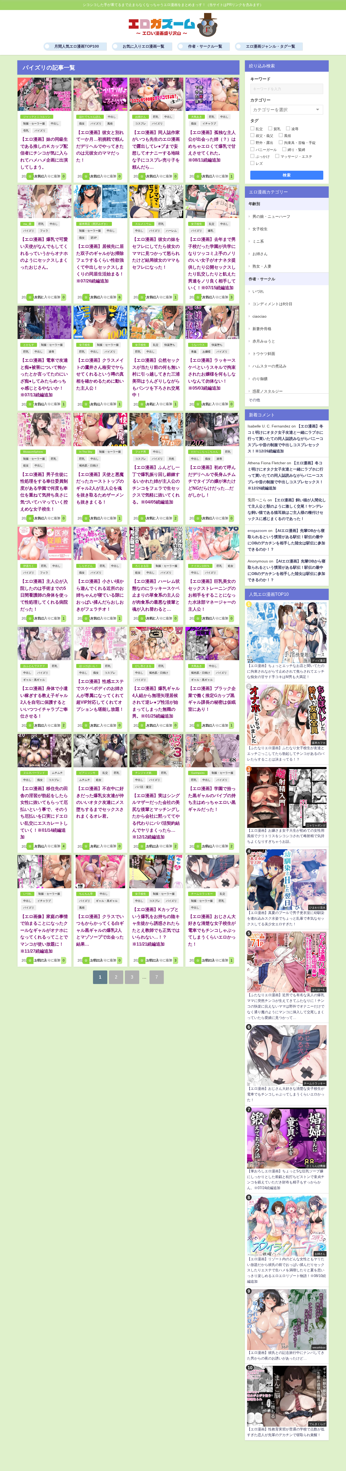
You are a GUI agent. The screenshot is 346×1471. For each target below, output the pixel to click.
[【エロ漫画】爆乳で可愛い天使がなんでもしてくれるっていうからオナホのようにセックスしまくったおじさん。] (44, 201)
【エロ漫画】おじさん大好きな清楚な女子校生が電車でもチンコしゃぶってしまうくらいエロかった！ (212, 930)
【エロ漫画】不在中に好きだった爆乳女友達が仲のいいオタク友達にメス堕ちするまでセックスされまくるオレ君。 (100, 802)
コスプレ (140, 123)
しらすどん (86, 566)
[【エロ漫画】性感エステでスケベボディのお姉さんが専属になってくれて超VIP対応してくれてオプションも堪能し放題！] (100, 643)
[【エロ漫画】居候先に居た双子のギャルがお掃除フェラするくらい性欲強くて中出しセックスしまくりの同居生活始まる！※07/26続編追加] (100, 201)
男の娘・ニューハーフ (271, 216)
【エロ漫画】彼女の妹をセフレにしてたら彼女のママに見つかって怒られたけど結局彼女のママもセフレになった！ (156, 253)
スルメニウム (143, 224)
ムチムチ (57, 773)
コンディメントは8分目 (272, 304)
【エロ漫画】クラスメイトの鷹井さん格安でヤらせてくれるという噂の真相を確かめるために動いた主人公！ (100, 374)
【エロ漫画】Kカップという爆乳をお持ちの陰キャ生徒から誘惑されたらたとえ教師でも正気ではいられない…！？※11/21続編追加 (156, 926)
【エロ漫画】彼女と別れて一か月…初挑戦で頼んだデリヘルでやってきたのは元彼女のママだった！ (100, 146)
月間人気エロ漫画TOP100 (76, 46)
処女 (26, 465)
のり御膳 (260, 379)
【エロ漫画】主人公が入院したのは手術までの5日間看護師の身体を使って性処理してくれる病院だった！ (44, 595)
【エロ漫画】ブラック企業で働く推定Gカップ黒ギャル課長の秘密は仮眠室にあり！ (212, 698)
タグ (254, 121)
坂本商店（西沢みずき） (94, 224)
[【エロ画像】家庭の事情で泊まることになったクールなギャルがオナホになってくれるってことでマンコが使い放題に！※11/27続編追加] (44, 871)
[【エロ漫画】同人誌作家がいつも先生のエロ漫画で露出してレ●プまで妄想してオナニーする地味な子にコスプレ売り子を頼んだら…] (156, 94)
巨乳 (155, 117)
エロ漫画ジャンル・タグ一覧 (270, 46)
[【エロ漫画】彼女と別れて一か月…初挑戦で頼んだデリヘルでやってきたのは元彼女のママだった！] (100, 94)
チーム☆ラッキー (202, 894)
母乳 (26, 130)
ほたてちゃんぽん (90, 117)
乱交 (211, 224)
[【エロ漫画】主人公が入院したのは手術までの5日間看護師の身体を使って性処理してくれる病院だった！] (44, 543)
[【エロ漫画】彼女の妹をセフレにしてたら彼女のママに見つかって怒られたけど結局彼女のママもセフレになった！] (156, 201)
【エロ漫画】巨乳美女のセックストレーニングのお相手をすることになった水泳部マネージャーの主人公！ (212, 595)
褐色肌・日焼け (88, 465)
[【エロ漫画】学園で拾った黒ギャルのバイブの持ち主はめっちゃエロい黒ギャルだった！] (212, 750)
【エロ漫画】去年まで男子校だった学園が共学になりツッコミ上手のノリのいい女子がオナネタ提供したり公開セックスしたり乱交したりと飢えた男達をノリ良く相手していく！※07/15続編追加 (212, 263)
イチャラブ (209, 123)
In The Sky (85, 451)
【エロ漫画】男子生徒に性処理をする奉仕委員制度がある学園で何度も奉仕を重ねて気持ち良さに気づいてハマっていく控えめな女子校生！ (44, 491)
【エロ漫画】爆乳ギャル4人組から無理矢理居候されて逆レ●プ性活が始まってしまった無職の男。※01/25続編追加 (156, 702)
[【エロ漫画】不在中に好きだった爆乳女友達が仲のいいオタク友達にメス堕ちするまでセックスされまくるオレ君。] (100, 750)
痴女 (82, 123)
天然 (171, 459)
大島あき (196, 117)
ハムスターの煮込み (269, 366)
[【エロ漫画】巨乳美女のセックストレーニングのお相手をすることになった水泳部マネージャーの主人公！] (212, 543)
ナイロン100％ (200, 566)
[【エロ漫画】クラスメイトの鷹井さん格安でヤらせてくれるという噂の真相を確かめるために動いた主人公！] (100, 322)
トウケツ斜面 (263, 354)
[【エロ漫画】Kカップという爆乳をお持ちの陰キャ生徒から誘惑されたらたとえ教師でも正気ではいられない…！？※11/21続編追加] (156, 871)
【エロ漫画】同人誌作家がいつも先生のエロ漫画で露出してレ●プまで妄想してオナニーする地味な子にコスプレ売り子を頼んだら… (156, 149)
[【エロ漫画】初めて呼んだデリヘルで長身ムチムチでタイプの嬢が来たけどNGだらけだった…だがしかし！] (212, 429)
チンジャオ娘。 (144, 773)
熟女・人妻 (261, 266)
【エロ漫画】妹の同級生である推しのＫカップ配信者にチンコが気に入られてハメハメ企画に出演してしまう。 (44, 153)
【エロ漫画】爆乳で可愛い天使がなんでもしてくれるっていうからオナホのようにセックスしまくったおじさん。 (44, 253)
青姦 (194, 351)
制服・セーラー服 (34, 123)
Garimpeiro (198, 773)
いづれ (27, 894)
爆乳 (210, 230)
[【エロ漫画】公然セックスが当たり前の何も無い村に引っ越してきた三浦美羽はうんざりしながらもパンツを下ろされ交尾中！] (156, 322)
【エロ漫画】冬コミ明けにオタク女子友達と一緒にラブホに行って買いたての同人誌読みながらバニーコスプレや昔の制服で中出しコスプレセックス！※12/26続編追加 (285, 438)
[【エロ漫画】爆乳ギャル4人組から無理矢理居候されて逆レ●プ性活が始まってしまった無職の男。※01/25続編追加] (156, 643)
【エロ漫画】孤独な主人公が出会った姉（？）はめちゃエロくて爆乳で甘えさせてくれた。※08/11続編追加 (212, 146)
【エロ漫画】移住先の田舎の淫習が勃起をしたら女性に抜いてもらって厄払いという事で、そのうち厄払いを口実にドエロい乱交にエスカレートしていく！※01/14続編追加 (44, 812)
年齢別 (254, 204)
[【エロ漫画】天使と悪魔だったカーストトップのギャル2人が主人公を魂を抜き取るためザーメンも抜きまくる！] (100, 429)
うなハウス (198, 345)
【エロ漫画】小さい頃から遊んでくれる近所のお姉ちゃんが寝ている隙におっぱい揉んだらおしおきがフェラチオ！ (100, 595)
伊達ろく (28, 566)
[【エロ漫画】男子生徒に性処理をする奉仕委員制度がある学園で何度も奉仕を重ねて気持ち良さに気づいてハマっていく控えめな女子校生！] (44, 429)
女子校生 (196, 224)
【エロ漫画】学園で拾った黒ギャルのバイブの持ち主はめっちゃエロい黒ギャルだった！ (212, 798)
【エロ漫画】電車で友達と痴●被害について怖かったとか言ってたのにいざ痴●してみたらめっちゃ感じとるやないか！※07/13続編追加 (44, 377)
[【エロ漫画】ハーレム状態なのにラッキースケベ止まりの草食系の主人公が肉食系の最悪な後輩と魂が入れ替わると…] (156, 543)
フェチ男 (140, 451)
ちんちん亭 (86, 894)
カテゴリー (260, 100)
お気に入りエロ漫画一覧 (143, 46)
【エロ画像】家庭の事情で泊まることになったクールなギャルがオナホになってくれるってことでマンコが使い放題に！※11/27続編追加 (44, 933)
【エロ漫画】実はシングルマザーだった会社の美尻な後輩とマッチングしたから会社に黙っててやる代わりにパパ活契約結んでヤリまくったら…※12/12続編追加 (156, 816)
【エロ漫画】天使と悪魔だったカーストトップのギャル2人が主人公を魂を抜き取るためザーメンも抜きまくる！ (100, 488)
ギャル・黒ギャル (34, 680)
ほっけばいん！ (88, 666)
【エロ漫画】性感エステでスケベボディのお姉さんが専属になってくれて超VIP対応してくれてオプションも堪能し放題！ (100, 695)
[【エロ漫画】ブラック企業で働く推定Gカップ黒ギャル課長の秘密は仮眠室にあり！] (212, 643)
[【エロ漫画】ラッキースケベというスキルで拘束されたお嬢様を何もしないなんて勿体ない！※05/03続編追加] (212, 322)
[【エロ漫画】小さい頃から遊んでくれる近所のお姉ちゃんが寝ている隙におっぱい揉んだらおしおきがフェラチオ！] (100, 543)
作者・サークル (262, 279)
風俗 (110, 123)
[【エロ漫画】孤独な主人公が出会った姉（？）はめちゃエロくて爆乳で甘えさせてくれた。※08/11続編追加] (212, 94)
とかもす (28, 345)
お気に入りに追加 (49, 176)
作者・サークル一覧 (205, 46)
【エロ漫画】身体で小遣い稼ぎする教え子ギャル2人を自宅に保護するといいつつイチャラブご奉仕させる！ (44, 702)
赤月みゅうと (263, 341)
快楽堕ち (169, 345)
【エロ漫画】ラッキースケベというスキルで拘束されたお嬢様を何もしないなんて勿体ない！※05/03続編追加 (212, 374)
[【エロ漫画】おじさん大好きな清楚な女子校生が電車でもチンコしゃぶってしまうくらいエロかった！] (212, 871)
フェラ (44, 230)
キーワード (260, 79)
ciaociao (259, 316)
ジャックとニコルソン (36, 117)
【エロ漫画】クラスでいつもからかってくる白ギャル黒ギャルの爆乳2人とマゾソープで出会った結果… (100, 930)
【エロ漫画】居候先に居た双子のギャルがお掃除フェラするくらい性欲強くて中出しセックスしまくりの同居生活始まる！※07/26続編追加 (100, 263)
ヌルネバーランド (34, 773)
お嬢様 (206, 351)
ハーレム (171, 230)
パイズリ (40, 130)
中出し (55, 123)
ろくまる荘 (142, 566)
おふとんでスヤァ (34, 666)
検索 (287, 175)
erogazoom (257, 530)
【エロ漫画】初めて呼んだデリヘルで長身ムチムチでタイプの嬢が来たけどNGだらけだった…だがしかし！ (212, 481)
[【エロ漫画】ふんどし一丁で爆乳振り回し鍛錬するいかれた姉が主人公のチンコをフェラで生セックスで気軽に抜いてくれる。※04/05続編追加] (156, 429)
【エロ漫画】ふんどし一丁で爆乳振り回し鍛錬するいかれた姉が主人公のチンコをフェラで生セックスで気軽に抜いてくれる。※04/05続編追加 (156, 484)
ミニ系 (258, 241)
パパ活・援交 (143, 787)
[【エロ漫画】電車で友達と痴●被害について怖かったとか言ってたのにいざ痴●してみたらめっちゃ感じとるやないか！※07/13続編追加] (44, 322)
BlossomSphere (33, 451)
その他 (254, 400)
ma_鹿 (27, 224)
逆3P (94, 237)
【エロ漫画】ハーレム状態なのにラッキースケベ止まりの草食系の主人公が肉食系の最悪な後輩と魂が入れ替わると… (156, 595)
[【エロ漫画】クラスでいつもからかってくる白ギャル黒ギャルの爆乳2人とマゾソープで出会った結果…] (100, 871)
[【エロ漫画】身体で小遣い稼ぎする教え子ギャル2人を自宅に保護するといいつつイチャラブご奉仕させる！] (44, 643)
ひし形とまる (143, 666)
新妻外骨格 (261, 329)
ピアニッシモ (87, 773)
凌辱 (51, 351)
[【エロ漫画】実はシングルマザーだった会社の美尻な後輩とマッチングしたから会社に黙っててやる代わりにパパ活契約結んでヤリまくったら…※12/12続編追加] (156, 750)
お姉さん (140, 117)
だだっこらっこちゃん (204, 451)
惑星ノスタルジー (267, 391)
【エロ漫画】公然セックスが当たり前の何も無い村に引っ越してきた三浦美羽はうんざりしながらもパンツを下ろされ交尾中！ (156, 377)
